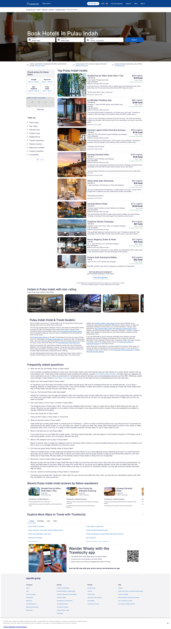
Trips (135, 3)
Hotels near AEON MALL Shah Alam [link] (39, 534)
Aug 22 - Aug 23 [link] (33, 82)
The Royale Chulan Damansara (123, 350)
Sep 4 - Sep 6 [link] (47, 91)
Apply (40, 159)
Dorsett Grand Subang (40, 337)
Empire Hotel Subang (55, 339)
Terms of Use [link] (91, 594)
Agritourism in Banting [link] (35, 538)
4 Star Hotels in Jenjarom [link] (36, 526)
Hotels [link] (38, 9)
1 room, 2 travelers (97, 41)
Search (134, 40)
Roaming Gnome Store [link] (32, 607)
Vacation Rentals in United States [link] (66, 591)
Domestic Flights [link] (61, 597)
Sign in (143, 3)
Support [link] (120, 588)
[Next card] (143, 303)
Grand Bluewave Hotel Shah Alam (69, 342)
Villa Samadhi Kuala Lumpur (104, 328)
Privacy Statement (10, 627)
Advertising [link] (29, 610)
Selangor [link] (51, 9)
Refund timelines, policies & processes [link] (128, 597)
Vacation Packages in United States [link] (67, 594)
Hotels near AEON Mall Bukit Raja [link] (96, 530)
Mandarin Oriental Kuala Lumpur (126, 328)
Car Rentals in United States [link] (64, 600)
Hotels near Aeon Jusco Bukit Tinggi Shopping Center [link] (45, 530)
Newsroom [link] (29, 600)
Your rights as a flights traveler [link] (126, 604)
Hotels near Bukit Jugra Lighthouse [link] (97, 541)
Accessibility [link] (91, 600)
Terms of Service (21, 627)
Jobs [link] (27, 591)
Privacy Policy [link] (91, 588)
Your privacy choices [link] (93, 604)
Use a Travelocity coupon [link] (125, 600)
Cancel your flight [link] (123, 594)
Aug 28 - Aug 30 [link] (33, 91)
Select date (36, 41)
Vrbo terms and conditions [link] (94, 597)
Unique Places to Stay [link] (63, 610)
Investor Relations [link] (31, 604)
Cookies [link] (89, 591)
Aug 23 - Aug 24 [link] (47, 82)
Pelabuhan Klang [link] (60, 9)
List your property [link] (31, 594)
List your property (117, 3)
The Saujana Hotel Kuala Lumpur (71, 331)
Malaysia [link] (44, 9)
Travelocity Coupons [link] (62, 607)
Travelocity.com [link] (30, 9)
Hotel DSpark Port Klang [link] (62, 378)
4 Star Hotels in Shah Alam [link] (94, 526)
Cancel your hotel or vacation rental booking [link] (130, 591)
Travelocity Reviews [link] (62, 604)
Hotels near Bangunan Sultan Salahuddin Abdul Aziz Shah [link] (104, 534)
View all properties (101, 278)
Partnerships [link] (29, 597)
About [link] (27, 588)
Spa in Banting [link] (90, 538)
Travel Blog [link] (60, 613)
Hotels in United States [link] (63, 588)
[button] (85, 514)
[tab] (31, 521)
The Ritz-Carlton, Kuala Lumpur (105, 323)
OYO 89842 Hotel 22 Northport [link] (106, 374)
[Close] (168, 623)
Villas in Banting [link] (33, 541)
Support (128, 3)
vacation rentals (40, 65)
